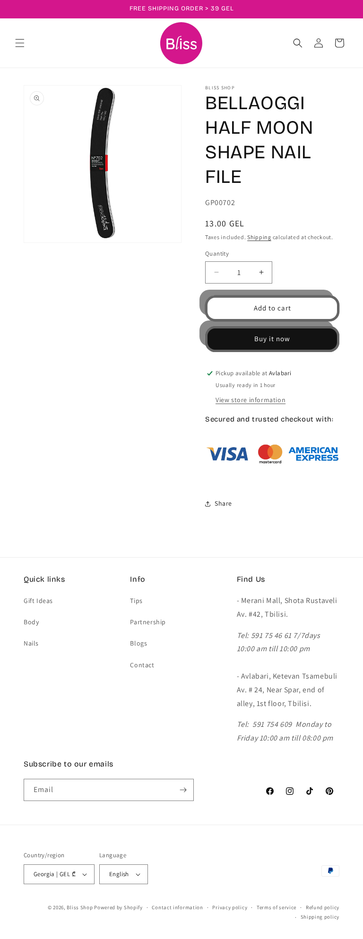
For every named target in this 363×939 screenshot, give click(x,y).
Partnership (148, 622)
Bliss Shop (80, 907)
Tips (136, 600)
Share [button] (223, 503)
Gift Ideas (38, 600)
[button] (19, 43)
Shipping (259, 237)
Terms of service (276, 907)
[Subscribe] (183, 790)
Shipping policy (320, 916)
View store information (250, 400)
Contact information (177, 907)
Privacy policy (229, 907)
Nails (31, 643)
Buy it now (272, 338)
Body (31, 622)
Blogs (138, 643)
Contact (142, 665)
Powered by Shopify (118, 907)
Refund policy (322, 907)
